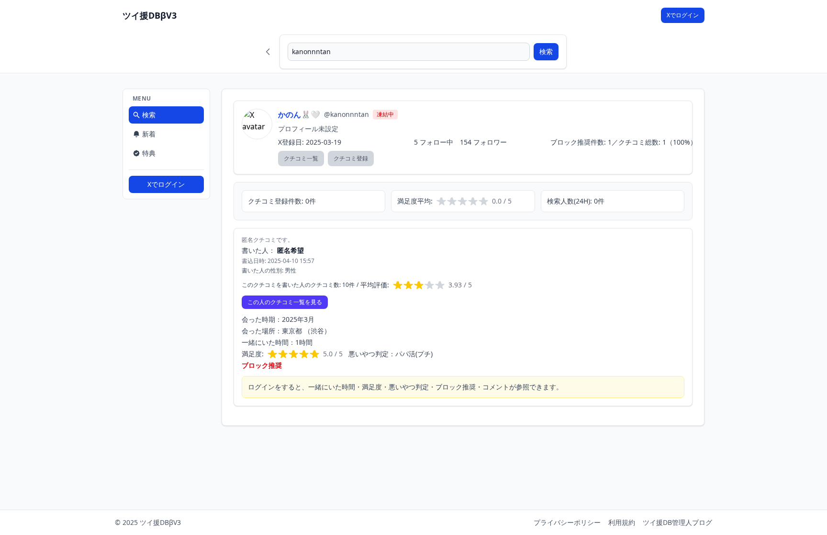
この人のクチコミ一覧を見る (284, 302)
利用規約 (621, 522)
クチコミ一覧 (301, 158)
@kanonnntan (346, 114)
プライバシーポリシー (567, 522)
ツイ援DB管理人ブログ (677, 522)
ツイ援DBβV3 (150, 15)
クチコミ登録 (351, 158)
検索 (546, 51)
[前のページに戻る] (268, 51)
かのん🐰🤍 (299, 114)
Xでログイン (683, 15)
